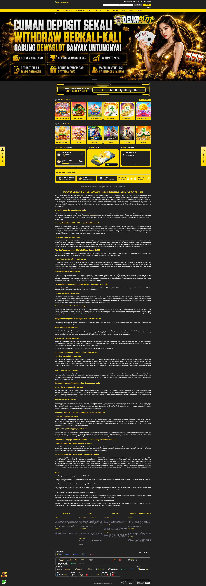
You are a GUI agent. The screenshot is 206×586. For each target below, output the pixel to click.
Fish (123, 10)
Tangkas (116, 10)
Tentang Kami (84, 186)
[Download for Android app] (111, 165)
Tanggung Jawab (107, 186)
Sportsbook (80, 10)
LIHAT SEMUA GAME (145, 99)
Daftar (147, 5)
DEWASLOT (80, 195)
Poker (107, 10)
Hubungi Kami (122, 186)
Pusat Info (115, 186)
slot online (69, 241)
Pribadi (100, 186)
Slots (89, 10)
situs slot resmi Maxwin (89, 215)
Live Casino (98, 10)
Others (131, 10)
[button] (198, 46)
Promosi (139, 10)
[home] (57, 10)
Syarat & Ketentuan (92, 186)
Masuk (138, 5)
